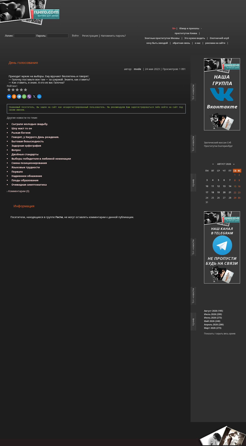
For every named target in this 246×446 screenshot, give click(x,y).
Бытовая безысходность (28, 141)
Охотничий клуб (219, 38)
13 (224, 186)
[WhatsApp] (24, 96)
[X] (34, 96)
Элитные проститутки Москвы (162, 38)
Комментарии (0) (18, 191)
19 (218, 192)
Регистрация (89, 35)
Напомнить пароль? (113, 35)
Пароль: (41, 35)
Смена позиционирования (29, 163)
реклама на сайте (215, 43)
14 (230, 186)
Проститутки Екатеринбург (218, 146)
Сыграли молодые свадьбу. (30, 124)
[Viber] (29, 96)
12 (218, 186)
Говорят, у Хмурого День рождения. (35, 137)
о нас (197, 43)
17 (207, 192)
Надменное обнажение (27, 176)
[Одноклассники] (14, 96)
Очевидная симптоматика (29, 184)
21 (230, 192)
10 (207, 186)
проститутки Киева (186, 33)
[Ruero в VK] (222, 94)
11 (212, 186)
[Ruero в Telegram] (222, 247)
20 (224, 192)
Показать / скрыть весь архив (219, 333)
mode (137, 69)
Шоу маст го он (22, 128)
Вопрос (16, 150)
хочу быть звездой (157, 43)
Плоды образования (25, 180)
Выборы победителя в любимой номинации (41, 158)
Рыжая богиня (21, 132)
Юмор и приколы (189, 28)
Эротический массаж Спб (217, 142)
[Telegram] (19, 96)
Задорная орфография (26, 145)
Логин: (9, 35)
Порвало (17, 171)
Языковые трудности (26, 167)
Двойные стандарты (25, 154)
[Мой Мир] (39, 96)
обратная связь (181, 43)
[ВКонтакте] (9, 96)
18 (212, 192)
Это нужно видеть (194, 38)
